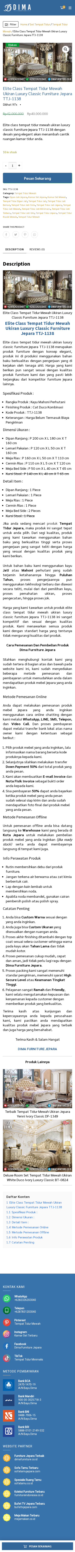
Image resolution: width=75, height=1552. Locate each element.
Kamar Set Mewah (57, 196)
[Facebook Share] (6, 234)
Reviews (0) (37, 249)
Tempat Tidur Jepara (46, 212)
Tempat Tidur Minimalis (28, 1359)
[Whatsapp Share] (34, 234)
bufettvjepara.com (25, 1507)
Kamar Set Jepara (37, 196)
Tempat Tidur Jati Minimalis (36, 208)
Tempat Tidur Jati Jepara (49, 204)
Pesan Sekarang (37, 178)
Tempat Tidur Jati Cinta (23, 204)
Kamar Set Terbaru (26, 1335)
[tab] (14, 249)
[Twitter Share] (15, 234)
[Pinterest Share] (25, 234)
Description (14, 249)
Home (24, 24)
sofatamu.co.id (23, 1483)
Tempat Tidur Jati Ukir (23, 212)
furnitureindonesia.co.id (28, 1495)
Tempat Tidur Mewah (25, 193)
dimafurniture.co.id (26, 1459)
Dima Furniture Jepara (28, 1347)
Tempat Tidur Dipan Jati (15, 201)
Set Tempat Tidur (40, 24)
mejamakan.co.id (24, 1518)
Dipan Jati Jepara (18, 196)
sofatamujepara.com (27, 1471)
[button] (65, 49)
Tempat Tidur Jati (37, 201)
